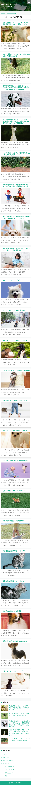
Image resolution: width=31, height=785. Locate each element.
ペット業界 (4, 776)
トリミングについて (7, 754)
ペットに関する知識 (7, 760)
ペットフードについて (7, 766)
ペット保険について (7, 773)
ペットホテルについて (7, 770)
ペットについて (5, 757)
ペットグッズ (5, 763)
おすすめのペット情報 (15, 782)
